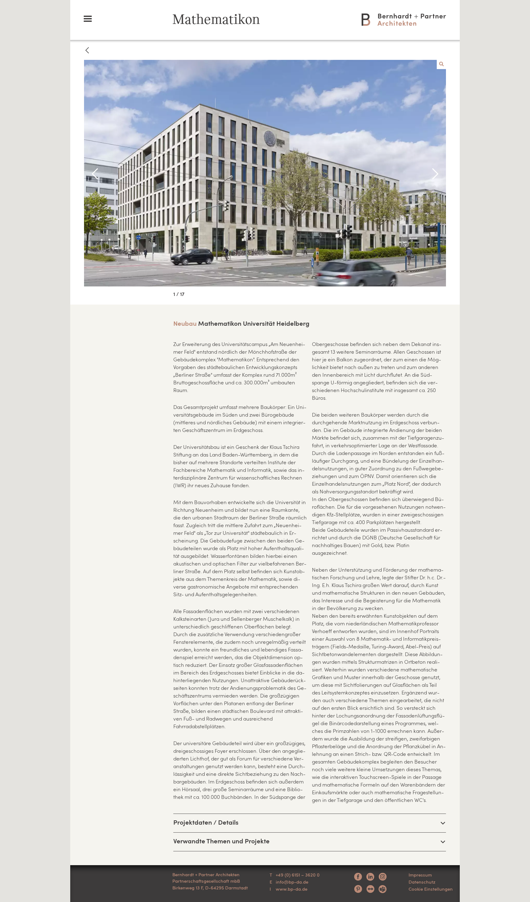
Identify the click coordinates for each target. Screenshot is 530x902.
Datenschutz (422, 882)
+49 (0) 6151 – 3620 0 (298, 874)
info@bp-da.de (292, 882)
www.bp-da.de (291, 889)
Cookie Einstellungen (431, 889)
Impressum (420, 874)
